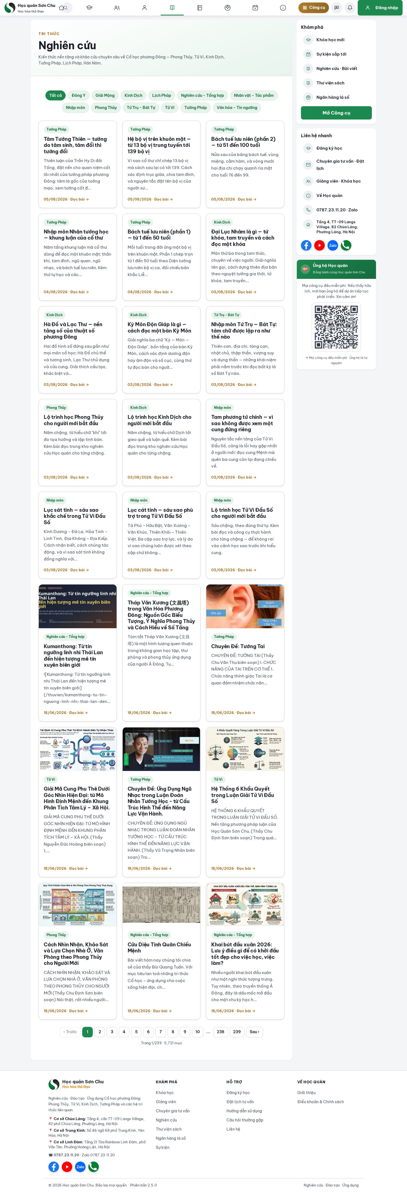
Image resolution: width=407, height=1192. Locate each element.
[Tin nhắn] (336, 7)
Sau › (254, 1031)
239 (237, 1031)
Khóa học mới (330, 39)
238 (220, 1031)
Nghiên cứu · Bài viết (336, 68)
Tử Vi (169, 107)
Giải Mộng (105, 95)
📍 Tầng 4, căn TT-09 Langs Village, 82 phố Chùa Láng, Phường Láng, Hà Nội (96, 1121)
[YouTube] (319, 245)
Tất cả (55, 95)
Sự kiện (162, 1147)
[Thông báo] (350, 7)
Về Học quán (329, 195)
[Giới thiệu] (283, 8)
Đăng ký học (329, 148)
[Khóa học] (89, 8)
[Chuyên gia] (117, 8)
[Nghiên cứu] (172, 8)
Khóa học (165, 1092)
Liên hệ (233, 1129)
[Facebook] (306, 245)
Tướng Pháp (195, 107)
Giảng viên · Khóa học (338, 181)
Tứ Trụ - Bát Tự (141, 107)
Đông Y (79, 95)
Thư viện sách (330, 82)
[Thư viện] (200, 8)
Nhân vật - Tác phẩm (254, 95)
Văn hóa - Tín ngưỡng (237, 107)
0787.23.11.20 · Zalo (337, 209)
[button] (227, 8)
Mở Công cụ (336, 113)
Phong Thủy (106, 107)
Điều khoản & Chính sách (320, 1101)
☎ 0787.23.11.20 (63, 1155)
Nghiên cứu (166, 1120)
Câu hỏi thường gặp (244, 1120)
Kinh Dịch (133, 95)
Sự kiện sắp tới (331, 54)
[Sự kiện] (255, 8)
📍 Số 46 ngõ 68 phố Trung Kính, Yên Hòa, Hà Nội (96, 1133)
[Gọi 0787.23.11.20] (346, 245)
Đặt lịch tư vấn (240, 1101)
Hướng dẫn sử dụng (244, 1110)
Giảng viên (166, 1101)
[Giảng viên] (144, 8)
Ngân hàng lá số (332, 97)
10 (197, 1031)
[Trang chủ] (61, 8)
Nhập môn (75, 107)
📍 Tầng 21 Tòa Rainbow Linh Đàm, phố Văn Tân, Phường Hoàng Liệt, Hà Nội (97, 1144)
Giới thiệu (306, 1092)
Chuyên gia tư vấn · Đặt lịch (340, 165)
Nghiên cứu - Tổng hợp (202, 95)
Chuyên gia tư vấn (173, 1110)
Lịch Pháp (161, 95)
